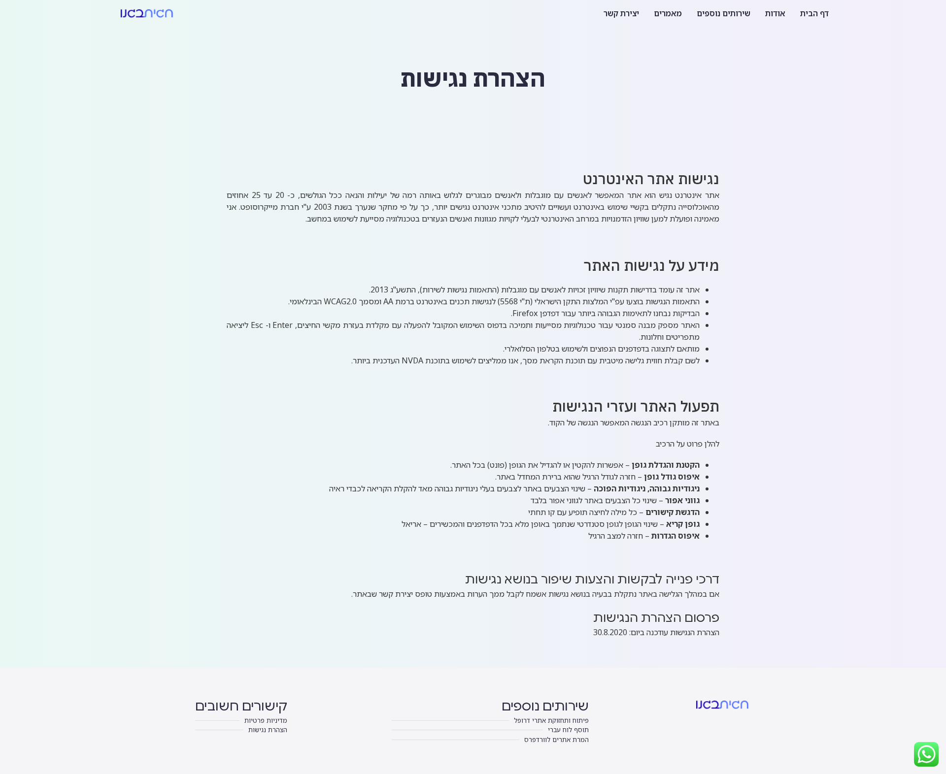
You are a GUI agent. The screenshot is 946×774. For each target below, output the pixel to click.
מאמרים (668, 13)
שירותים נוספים (723, 13)
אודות (775, 13)
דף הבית (814, 13)
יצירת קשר (621, 13)
